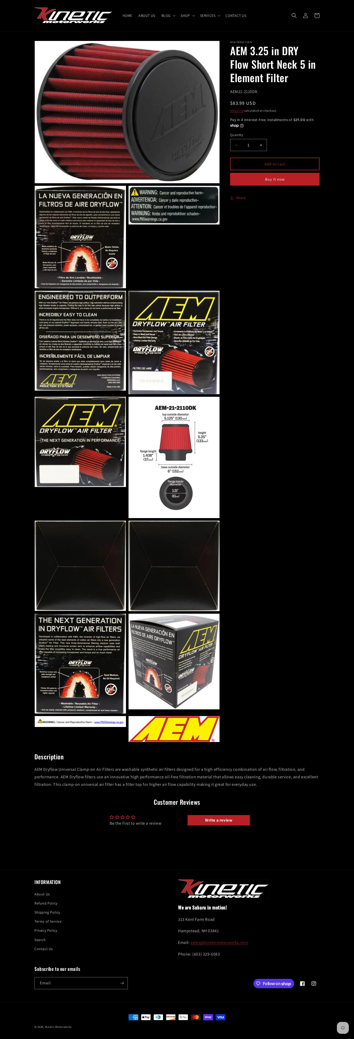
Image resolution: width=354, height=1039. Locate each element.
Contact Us (43, 948)
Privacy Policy (45, 930)
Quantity (236, 135)
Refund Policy (46, 903)
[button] (168, 15)
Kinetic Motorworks (58, 1027)
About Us (42, 894)
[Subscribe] (122, 983)
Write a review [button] (218, 820)
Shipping (236, 110)
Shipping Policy (47, 912)
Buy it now (275, 179)
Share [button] (241, 197)
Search (40, 939)
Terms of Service (48, 921)
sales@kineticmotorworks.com (219, 942)
